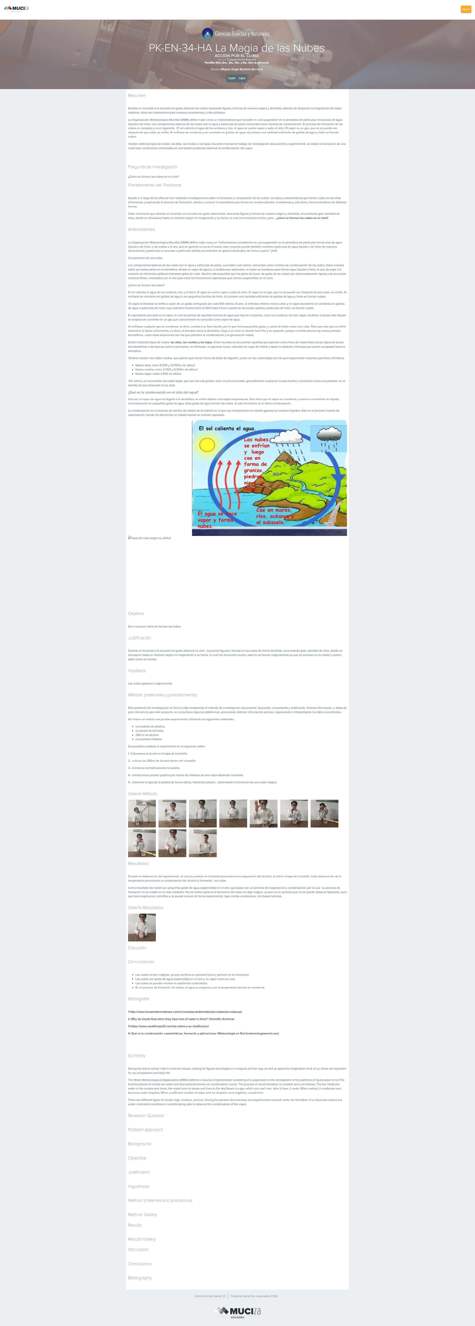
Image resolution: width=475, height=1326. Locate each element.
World (137, 1080)
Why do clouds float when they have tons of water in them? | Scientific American (183, 1019)
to (149, 1068)
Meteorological (151, 1080)
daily (162, 1073)
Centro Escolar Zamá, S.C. (211, 1296)
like (164, 1068)
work (286, 1100)
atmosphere (283, 1080)
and (218, 1068)
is (280, 1084)
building (133, 1084)
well (270, 1068)
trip (144, 1068)
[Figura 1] (233, 813)
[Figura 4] (264, 813)
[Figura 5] (294, 813)
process (249, 1084)
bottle (174, 1104)
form (260, 1093)
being (182, 1104)
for (204, 1068)
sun (324, 1084)
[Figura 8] (142, 813)
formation (272, 1084)
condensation (219, 1084)
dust (182, 1084)
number (189, 1093)
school (155, 1068)
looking (196, 1068)
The (130, 1080)
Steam (230, 1088)
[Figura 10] (203, 843)
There (132, 1100)
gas (242, 1088)
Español (231, 78)
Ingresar (466, 9)
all (310, 1068)
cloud (205, 1080)
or (333, 1080)
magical (242, 1068)
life (168, 1073)
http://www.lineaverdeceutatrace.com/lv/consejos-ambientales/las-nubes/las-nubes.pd (186, 1012)
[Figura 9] (172, 843)
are (331, 1068)
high (177, 1100)
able (189, 1104)
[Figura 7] (142, 843)
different (146, 1100)
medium (186, 1100)
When (304, 1088)
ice (337, 1080)
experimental (261, 1100)
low (201, 1100)
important (340, 1068)
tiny (297, 1080)
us (318, 1068)
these (324, 1068)
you (256, 1088)
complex (287, 1084)
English (242, 78)
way (260, 1068)
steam (196, 1088)
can (262, 1088)
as (265, 1068)
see (269, 1088)
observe (201, 1104)
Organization (170, 1080)
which (249, 1088)
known (201, 1084)
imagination (297, 1068)
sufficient (177, 1093)
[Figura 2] (203, 813)
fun (255, 1068)
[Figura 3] (172, 813)
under (132, 1104)
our (134, 1073)
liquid (319, 1080)
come (231, 1093)
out (340, 1100)
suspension (259, 1080)
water (327, 1080)
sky (223, 1088)
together (240, 1093)
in (232, 1068)
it (280, 1088)
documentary (238, 1100)
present (224, 1100)
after (276, 1088)
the (139, 1068)
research (276, 1100)
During (132, 1068)
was (324, 1100)
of (307, 1068)
